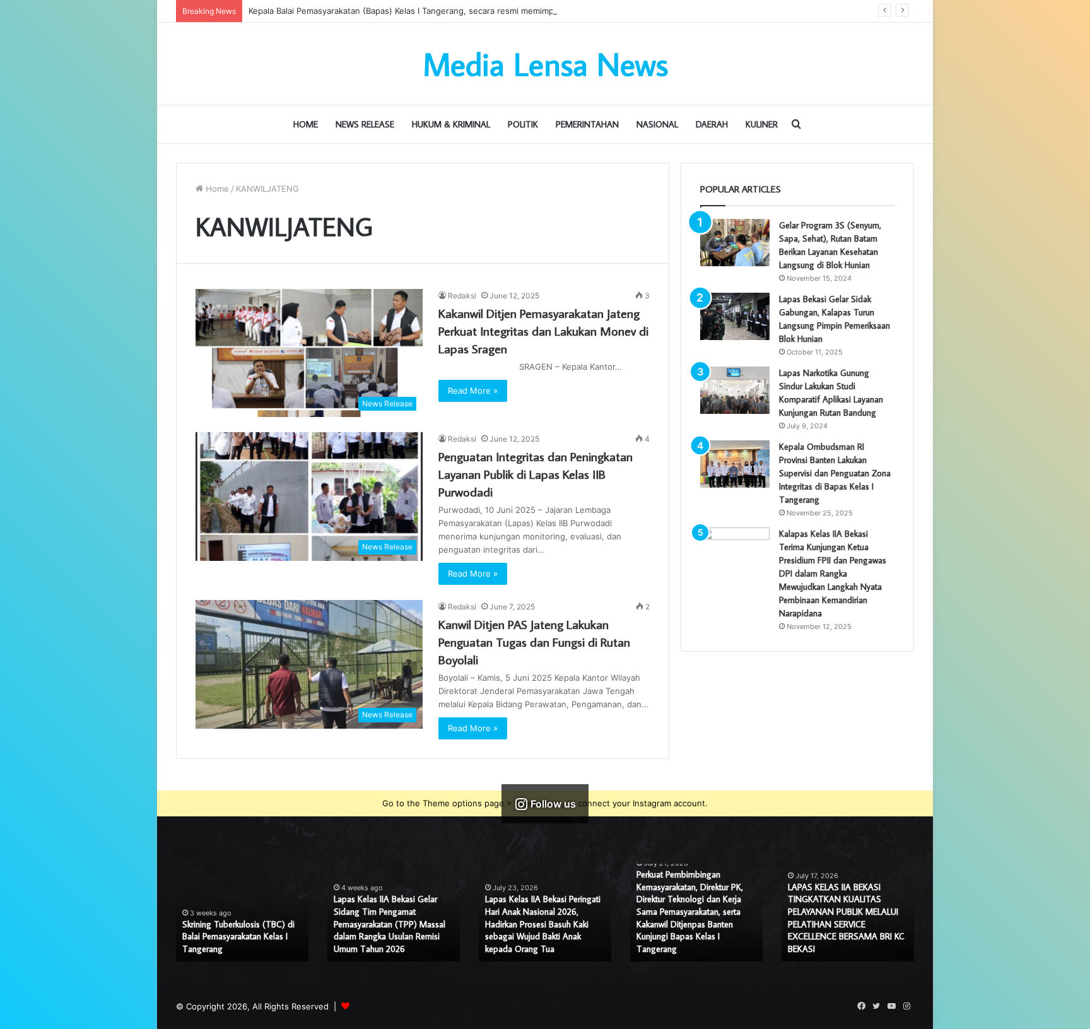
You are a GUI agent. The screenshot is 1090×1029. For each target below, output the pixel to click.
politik (523, 124)
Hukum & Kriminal (451, 124)
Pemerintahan (587, 124)
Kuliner (762, 124)
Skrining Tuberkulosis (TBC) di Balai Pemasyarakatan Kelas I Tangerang (238, 937)
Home (305, 124)
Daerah (712, 124)
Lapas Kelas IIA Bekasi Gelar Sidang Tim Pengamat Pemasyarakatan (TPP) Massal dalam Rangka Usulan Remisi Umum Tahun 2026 (389, 923)
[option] (242, 912)
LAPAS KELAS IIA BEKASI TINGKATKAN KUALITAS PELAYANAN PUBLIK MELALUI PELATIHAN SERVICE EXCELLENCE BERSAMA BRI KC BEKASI (846, 918)
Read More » (473, 390)
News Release (365, 124)
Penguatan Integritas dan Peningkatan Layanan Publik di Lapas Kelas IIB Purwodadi (535, 474)
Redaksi (462, 295)
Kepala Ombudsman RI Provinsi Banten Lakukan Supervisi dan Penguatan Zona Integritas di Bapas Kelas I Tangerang (835, 473)
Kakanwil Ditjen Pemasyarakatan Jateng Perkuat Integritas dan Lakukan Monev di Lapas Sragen (543, 330)
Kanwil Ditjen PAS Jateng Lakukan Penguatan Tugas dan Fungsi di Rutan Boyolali (534, 641)
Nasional (657, 124)
